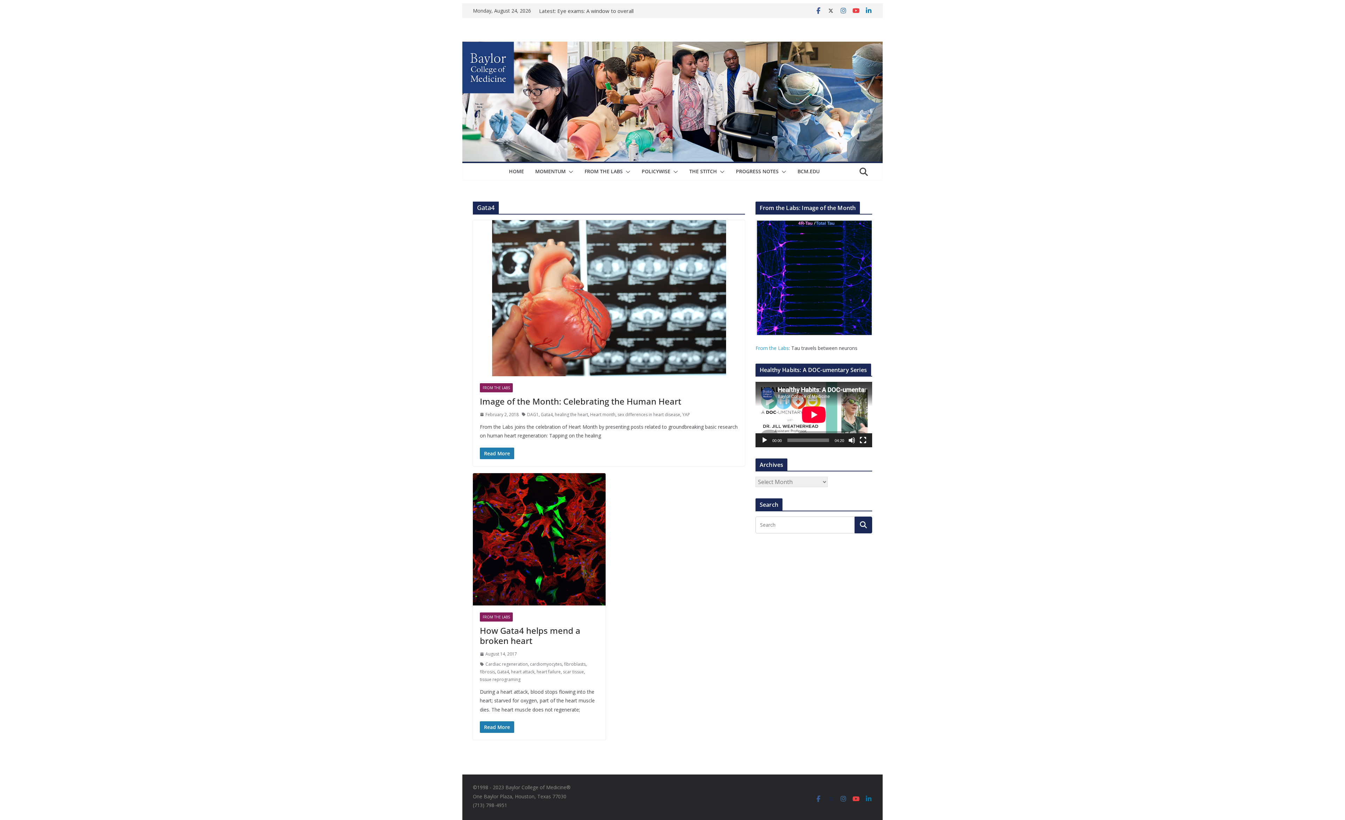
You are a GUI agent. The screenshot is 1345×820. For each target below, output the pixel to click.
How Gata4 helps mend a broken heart (530, 635)
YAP (686, 415)
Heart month (602, 415)
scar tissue (573, 672)
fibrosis (487, 672)
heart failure (549, 672)
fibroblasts (575, 664)
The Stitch (703, 171)
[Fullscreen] (863, 440)
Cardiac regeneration (506, 664)
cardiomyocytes (546, 664)
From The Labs (604, 171)
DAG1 (533, 415)
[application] (814, 414)
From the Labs (772, 348)
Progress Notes (757, 171)
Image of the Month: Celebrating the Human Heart (580, 401)
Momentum (550, 171)
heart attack (522, 672)
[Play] (764, 440)
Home (516, 171)
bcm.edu (809, 171)
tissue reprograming (500, 679)
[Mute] (851, 440)
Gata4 (547, 415)
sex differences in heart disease (649, 415)
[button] (569, 172)
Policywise (656, 171)
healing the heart (571, 415)
